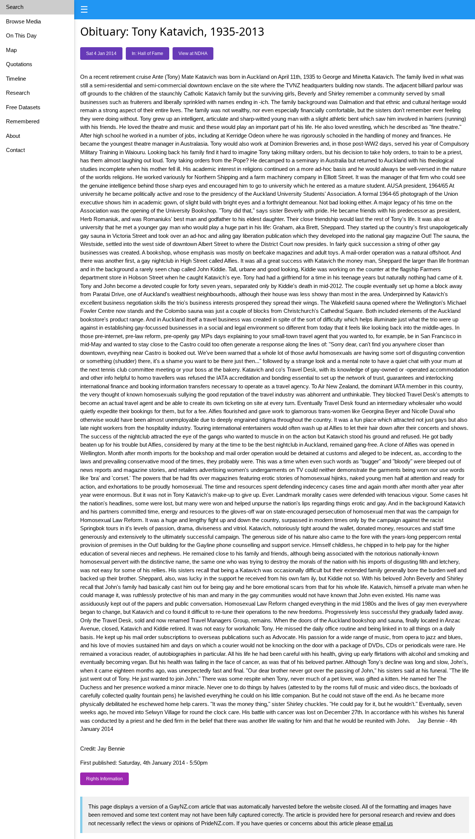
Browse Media (23, 21)
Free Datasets (23, 107)
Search (14, 7)
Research (18, 93)
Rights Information (104, 778)
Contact (15, 150)
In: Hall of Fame (147, 53)
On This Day (21, 35)
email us (383, 823)
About (13, 136)
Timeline (16, 78)
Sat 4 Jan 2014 (101, 53)
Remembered (22, 121)
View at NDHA (192, 53)
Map (11, 50)
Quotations (19, 64)
